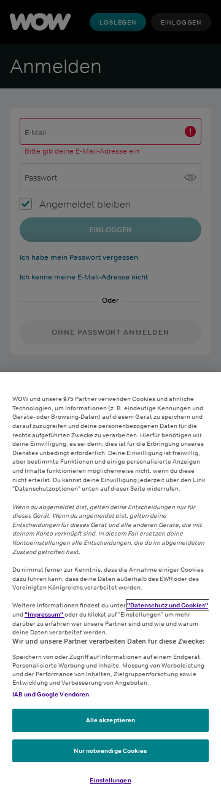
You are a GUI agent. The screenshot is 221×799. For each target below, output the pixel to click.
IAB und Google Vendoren (50, 694)
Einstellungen (110, 780)
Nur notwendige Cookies (110, 750)
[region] (110, 585)
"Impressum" (44, 614)
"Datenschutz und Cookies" (167, 605)
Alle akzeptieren (111, 719)
